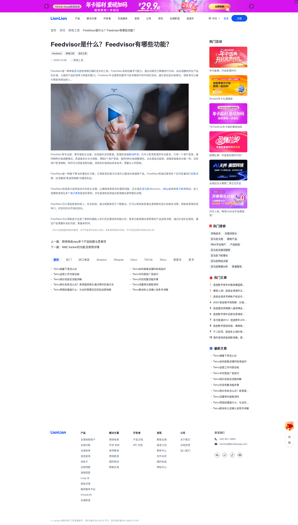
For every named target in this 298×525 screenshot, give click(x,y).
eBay (165, 188)
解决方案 (92, 18)
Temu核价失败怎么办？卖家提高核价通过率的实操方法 (83, 284)
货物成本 (216, 233)
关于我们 (185, 439)
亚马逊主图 (217, 239)
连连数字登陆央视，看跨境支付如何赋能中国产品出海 (228, 325)
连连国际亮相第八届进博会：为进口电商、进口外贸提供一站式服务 (228, 308)
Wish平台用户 (218, 244)
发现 (137, 18)
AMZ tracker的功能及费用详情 (81, 247)
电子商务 (181, 188)
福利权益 (162, 461)
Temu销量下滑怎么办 (65, 269)
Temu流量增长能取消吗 (145, 284)
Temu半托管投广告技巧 (145, 274)
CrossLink (86, 494)
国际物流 (114, 461)
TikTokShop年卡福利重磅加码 (225, 126)
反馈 (193, 173)
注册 (239, 18)
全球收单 (86, 450)
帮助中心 (162, 467)
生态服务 (123, 18)
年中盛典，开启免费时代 (222, 70)
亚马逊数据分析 (219, 266)
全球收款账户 (88, 439)
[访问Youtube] (239, 455)
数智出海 (162, 439)
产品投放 (235, 244)
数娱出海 (114, 467)
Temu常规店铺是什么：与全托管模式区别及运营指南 (82, 289)
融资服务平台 (88, 489)
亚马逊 (78, 71)
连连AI (190, 18)
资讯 (160, 18)
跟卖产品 (232, 239)
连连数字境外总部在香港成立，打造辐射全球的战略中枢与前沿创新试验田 (228, 314)
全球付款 (86, 445)
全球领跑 (86, 467)
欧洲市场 (134, 154)
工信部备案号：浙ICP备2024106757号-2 (89, 520)
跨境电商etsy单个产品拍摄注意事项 (84, 241)
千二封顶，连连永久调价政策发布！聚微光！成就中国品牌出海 (228, 331)
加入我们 (185, 450)
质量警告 (237, 266)
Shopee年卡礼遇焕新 (221, 98)
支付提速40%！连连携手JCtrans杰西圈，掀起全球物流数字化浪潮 (228, 320)
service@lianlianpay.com (233, 444)
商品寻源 (86, 483)
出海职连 (175, 18)
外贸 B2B (114, 445)
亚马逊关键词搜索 (220, 250)
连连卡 (84, 461)
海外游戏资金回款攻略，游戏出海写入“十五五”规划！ (228, 337)
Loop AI (85, 478)
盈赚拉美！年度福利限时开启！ (226, 155)
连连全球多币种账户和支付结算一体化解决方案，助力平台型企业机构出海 (228, 296)
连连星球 (86, 456)
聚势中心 (162, 450)
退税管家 (86, 472)
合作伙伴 (162, 456)
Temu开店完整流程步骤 (145, 279)
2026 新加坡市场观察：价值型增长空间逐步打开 (228, 302)
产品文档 (138, 439)
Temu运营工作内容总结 (66, 274)
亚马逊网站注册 (219, 261)
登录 (226, 18)
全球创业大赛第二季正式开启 (225, 183)
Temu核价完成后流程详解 (67, 279)
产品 (77, 18)
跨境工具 (74, 30)
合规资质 (185, 445)
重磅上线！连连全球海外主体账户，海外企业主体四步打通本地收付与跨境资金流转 (228, 290)
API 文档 (138, 445)
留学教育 (114, 450)
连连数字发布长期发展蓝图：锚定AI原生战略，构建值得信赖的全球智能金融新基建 (228, 284)
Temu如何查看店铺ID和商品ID (149, 269)
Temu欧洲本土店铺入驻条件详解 (150, 289)
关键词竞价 (231, 233)
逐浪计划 (162, 445)
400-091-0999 (227, 439)
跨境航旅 (114, 456)
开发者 (107, 18)
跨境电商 (114, 439)
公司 (148, 18)
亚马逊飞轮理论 (219, 255)
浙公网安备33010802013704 (125, 520)
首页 (59, 18)
